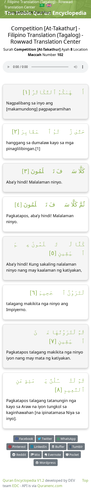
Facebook (25, 439)
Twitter (46, 439)
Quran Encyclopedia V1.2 (23, 480)
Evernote (54, 455)
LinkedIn (40, 447)
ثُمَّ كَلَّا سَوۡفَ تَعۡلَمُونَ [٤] (50, 204)
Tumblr (77, 447)
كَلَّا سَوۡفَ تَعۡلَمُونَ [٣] (53, 171)
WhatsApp (68, 439)
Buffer (59, 447)
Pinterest (18, 447)
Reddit (20, 455)
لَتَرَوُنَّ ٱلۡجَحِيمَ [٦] (57, 292)
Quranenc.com (49, 485)
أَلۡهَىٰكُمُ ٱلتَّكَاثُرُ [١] (54, 92)
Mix (37, 455)
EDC (15, 485)
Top (85, 480)
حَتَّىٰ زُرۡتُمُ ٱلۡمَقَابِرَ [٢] (48, 131)
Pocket (73, 455)
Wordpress (47, 462)
